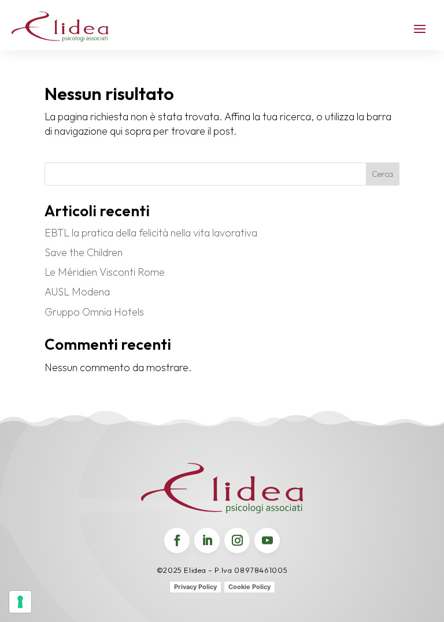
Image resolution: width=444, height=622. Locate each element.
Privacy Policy (195, 587)
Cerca (382, 174)
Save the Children (84, 252)
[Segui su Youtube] (267, 540)
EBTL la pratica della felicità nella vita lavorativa (151, 232)
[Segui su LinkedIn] (207, 540)
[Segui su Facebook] (177, 540)
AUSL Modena (77, 291)
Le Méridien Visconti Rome (105, 272)
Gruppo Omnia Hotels (94, 312)
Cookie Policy (249, 587)
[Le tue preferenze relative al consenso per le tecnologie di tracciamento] (20, 602)
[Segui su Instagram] (237, 540)
